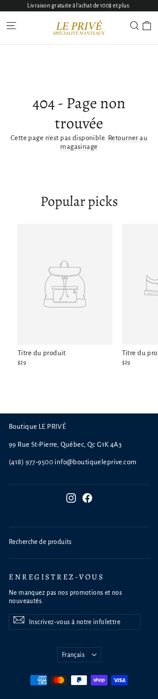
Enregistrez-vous (56, 577)
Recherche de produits (40, 541)
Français (73, 654)
